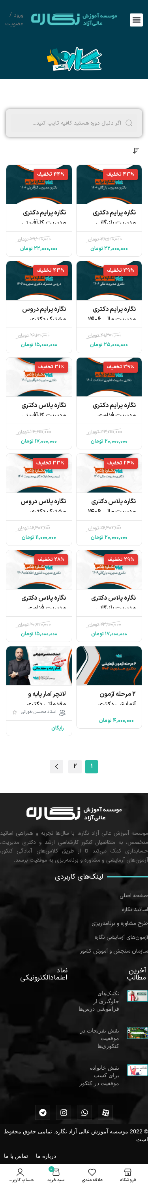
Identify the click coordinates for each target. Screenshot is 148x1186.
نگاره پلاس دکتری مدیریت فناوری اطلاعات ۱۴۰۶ (43, 608)
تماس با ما (16, 1156)
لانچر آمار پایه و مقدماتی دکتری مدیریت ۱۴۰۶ (46, 705)
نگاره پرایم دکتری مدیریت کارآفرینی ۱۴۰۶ (43, 223)
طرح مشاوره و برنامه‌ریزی (120, 923)
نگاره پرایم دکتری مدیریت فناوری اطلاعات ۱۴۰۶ (114, 416)
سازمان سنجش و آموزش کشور (114, 951)
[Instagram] (63, 1112)
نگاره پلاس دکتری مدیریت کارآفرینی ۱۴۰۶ (43, 416)
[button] (136, 20)
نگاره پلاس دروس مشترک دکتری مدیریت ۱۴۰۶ (43, 512)
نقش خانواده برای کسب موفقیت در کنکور (99, 1075)
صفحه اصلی (134, 896)
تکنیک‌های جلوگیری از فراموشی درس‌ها (99, 1001)
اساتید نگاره (135, 910)
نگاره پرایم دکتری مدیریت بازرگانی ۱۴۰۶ (114, 223)
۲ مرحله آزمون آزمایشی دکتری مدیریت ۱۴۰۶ (117, 705)
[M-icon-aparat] (105, 1112)
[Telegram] (42, 1112)
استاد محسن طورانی (38, 712)
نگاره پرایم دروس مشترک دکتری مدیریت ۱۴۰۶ (44, 320)
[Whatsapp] (84, 1112)
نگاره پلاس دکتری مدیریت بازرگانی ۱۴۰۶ (113, 608)
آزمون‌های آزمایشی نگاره (121, 937)
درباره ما (46, 1156)
